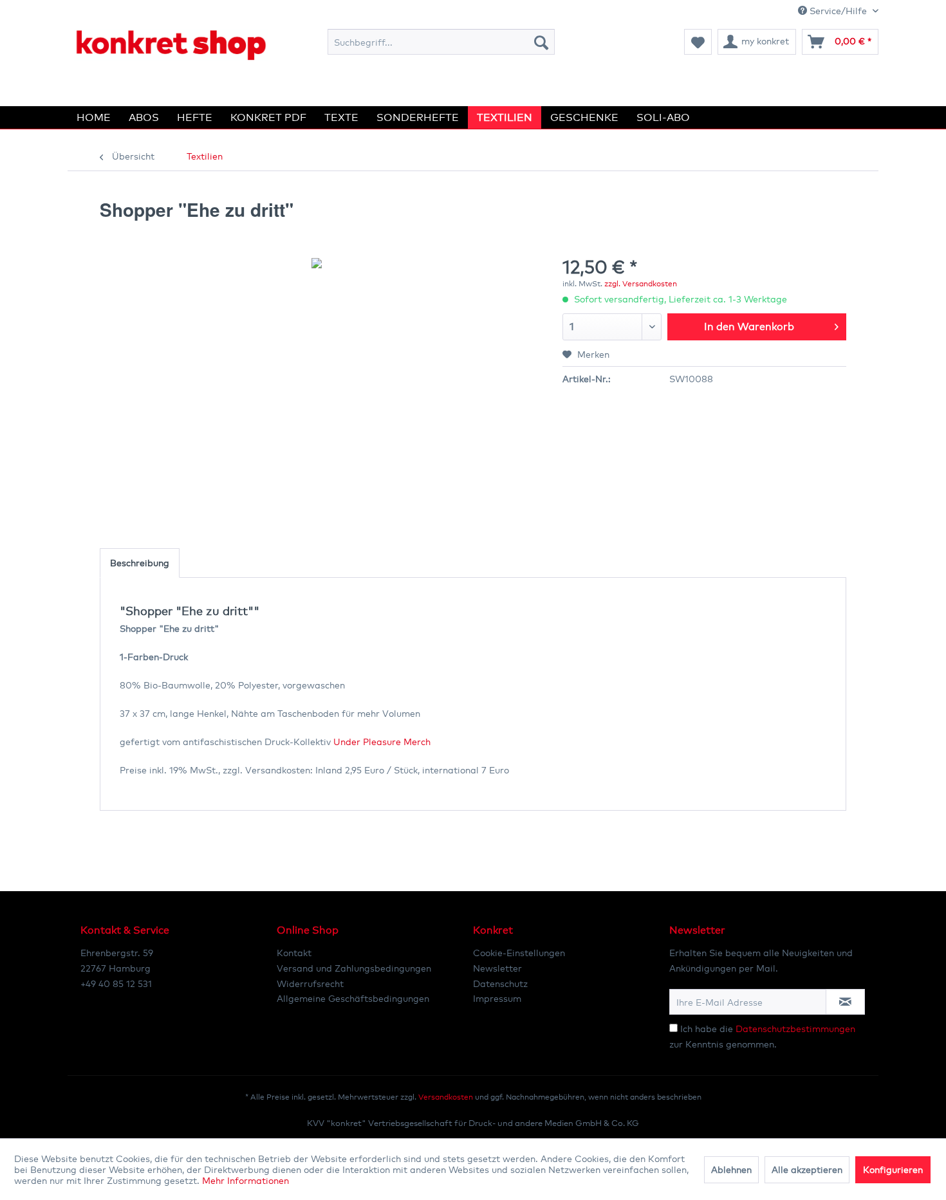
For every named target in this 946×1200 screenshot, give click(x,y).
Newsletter (497, 968)
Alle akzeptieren (807, 1169)
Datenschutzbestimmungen (795, 1028)
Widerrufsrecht (310, 983)
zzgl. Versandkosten (640, 283)
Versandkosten (445, 1097)
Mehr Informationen (245, 1180)
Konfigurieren (893, 1169)
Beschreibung (139, 562)
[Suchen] (541, 42)
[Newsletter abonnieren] (845, 1002)
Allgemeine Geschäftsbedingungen (353, 998)
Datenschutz (500, 983)
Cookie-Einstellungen (519, 952)
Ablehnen (731, 1169)
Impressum (497, 998)
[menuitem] (441, 42)
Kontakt (294, 952)
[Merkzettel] (698, 42)
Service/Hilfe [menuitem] (838, 10)
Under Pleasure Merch (382, 741)
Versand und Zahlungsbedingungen (354, 968)
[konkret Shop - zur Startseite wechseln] (171, 45)
